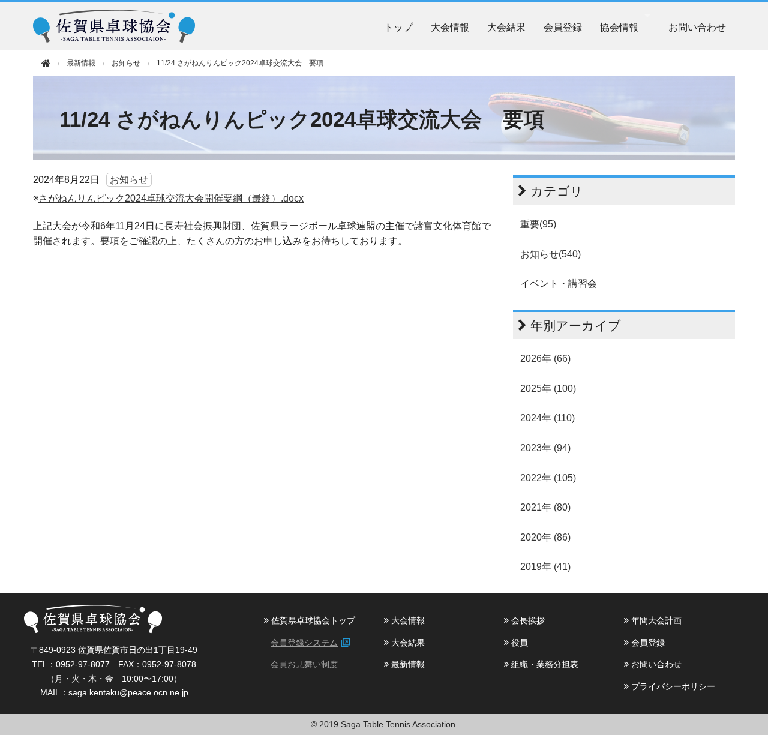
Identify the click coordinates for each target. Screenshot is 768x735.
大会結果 (506, 27)
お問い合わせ (697, 27)
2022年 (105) (548, 478)
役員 (518, 642)
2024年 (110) (547, 418)
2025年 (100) (548, 388)
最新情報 (407, 664)
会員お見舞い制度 (304, 664)
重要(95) (538, 224)
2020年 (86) (545, 537)
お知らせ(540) (550, 254)
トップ (398, 27)
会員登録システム (304, 642)
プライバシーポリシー (672, 686)
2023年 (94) (545, 448)
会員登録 (563, 27)
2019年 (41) (545, 567)
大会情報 (450, 27)
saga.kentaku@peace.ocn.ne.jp (128, 692)
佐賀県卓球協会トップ (312, 620)
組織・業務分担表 (543, 664)
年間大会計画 (655, 620)
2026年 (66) (545, 358)
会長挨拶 (527, 620)
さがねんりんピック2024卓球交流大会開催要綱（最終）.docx (171, 198)
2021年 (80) (545, 507)
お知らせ (126, 63)
